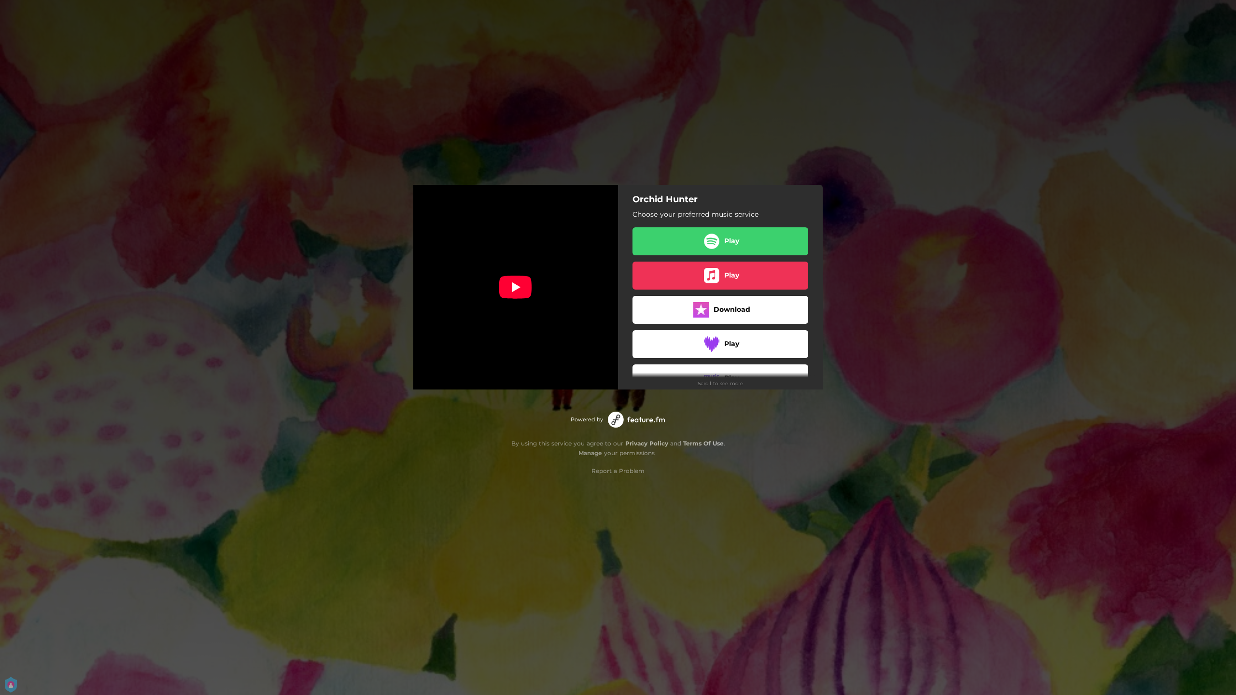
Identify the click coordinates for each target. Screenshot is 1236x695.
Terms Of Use (703, 443)
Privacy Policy (646, 443)
